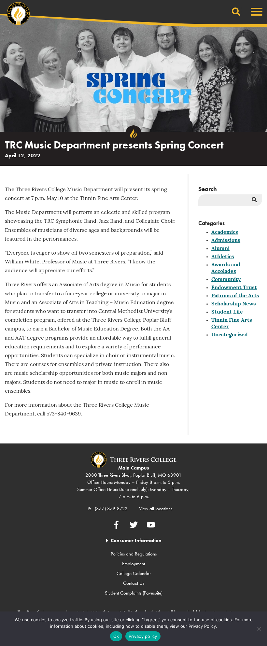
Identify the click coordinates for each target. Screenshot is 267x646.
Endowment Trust (234, 287)
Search (207, 189)
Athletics (222, 257)
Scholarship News (233, 304)
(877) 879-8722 (111, 508)
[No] (259, 628)
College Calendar (134, 573)
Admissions (225, 240)
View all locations (155, 508)
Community (226, 279)
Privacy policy (143, 636)
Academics (224, 232)
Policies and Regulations (134, 554)
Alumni (220, 248)
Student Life (227, 312)
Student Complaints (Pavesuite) (133, 593)
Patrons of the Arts (235, 296)
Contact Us (133, 583)
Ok (116, 636)
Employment (133, 563)
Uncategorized (229, 335)
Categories (211, 223)
